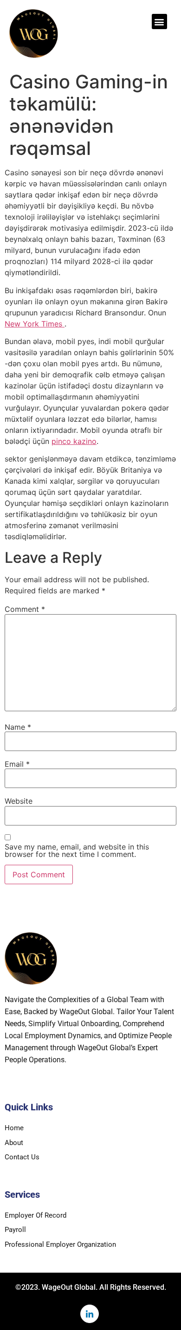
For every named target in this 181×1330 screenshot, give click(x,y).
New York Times (35, 323)
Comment (25, 609)
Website (18, 801)
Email (17, 764)
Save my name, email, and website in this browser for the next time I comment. (77, 850)
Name (18, 727)
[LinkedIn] (89, 1314)
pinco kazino (74, 441)
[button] (159, 21)
